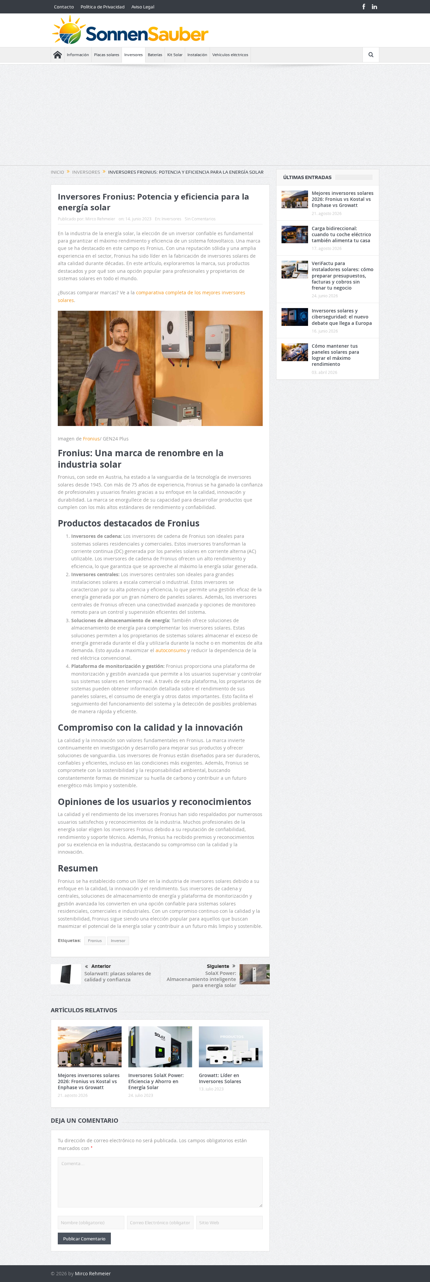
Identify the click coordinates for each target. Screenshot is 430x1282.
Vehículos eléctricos (230, 54)
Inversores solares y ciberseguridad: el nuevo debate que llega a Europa (342, 316)
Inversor (118, 940)
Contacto (64, 6)
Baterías (155, 54)
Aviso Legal (142, 6)
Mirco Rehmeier (100, 218)
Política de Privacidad (103, 6)
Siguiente (218, 966)
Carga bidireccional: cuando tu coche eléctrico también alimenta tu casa (341, 234)
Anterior (101, 966)
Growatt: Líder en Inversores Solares (220, 1078)
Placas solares (106, 54)
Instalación (197, 54)
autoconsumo (171, 650)
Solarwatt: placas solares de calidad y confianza (117, 976)
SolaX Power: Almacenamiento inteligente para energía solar (201, 979)
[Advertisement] (215, 118)
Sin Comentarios (200, 218)
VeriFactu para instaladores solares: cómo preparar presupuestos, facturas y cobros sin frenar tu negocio (343, 275)
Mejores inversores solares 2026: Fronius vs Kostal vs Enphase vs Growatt (89, 1081)
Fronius (91, 438)
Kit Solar (174, 54)
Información (78, 54)
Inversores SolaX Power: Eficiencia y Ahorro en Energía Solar (156, 1081)
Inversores (133, 54)
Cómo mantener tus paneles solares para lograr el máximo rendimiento (335, 355)
